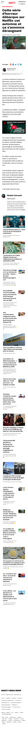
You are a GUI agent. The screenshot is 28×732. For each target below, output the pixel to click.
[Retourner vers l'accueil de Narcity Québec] (12, 3)
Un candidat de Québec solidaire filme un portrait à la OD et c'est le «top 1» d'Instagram (9, 533)
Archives (14, 698)
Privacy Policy (16, 707)
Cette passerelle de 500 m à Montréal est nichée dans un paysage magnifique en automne (9, 446)
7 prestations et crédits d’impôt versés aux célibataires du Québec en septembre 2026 (12, 258)
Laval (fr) (10, 720)
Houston (4, 723)
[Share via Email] (18, 64)
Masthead (14, 704)
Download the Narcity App (7, 700)
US (12, 712)
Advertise (8, 698)
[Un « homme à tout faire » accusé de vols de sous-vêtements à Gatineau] (21, 575)
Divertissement (7, 6)
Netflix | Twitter (6, 46)
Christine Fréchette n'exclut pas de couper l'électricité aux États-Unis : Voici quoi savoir (9, 399)
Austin (19, 722)
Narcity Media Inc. (17, 694)
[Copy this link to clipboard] (21, 64)
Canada (8, 712)
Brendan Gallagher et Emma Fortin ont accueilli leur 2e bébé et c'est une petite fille (13, 429)
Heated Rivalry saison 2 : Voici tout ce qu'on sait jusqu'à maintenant (14, 231)
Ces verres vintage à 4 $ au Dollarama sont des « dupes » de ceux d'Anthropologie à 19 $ (10, 275)
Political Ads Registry (6, 707)
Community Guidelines (16, 702)
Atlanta (14, 722)
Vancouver (4, 718)
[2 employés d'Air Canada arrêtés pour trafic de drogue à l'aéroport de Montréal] (14, 468)
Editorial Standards (5, 704)
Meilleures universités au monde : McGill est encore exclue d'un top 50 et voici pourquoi (10, 514)
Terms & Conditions (5, 709)
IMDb (7, 156)
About (2, 698)
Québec (16, 712)
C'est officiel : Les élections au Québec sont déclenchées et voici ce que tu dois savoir (10, 595)
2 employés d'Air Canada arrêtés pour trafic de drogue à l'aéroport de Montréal (13, 477)
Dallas (23, 720)
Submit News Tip (5, 702)
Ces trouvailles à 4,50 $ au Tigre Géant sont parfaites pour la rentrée (12, 349)
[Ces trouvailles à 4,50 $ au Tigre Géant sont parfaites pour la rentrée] (14, 340)
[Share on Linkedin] (13, 64)
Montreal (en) (17, 720)
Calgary (10, 718)
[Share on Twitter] (16, 64)
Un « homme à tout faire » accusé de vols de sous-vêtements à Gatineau (9, 577)
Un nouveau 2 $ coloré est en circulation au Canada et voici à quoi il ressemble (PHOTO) (14, 562)
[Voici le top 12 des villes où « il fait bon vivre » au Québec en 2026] (21, 380)
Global (21, 712)
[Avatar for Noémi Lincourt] (3, 196)
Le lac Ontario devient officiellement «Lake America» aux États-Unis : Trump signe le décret (9, 493)
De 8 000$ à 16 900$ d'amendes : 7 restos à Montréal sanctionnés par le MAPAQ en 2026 (10, 362)
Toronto (6, 717)
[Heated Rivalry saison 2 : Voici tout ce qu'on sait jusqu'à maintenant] (14, 222)
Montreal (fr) (13, 717)
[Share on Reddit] (10, 64)
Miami (3, 722)
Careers (19, 698)
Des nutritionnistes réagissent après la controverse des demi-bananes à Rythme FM (10, 317)
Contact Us (17, 700)
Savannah (9, 722)
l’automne (5, 84)
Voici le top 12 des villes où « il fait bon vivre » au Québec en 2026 (9, 382)
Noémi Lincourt (11, 68)
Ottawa (19, 717)
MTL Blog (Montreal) (6, 714)
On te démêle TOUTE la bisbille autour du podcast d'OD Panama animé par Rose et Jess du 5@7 (9, 295)
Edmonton (16, 718)
